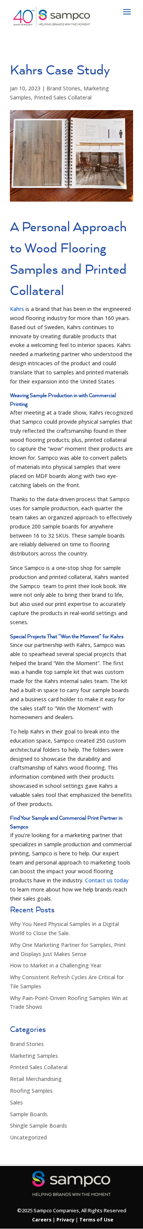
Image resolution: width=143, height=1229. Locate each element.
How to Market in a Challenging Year (55, 965)
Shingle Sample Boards (38, 1125)
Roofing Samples (31, 1090)
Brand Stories (63, 88)
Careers (41, 1219)
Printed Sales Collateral (63, 97)
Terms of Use (96, 1219)
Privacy (65, 1219)
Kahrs (17, 308)
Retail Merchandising (36, 1078)
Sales (16, 1102)
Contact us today (107, 880)
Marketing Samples (34, 1055)
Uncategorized (28, 1137)
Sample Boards (29, 1114)
